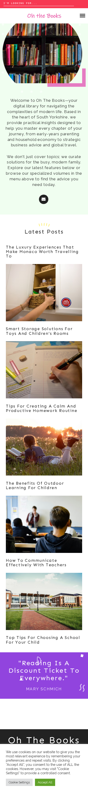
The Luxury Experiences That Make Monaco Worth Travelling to (42, 252)
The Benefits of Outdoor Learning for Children (35, 485)
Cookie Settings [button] (19, 782)
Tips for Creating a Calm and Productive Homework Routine (41, 408)
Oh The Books (44, 740)
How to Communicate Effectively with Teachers (36, 562)
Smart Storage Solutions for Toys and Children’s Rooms (39, 331)
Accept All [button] (45, 782)
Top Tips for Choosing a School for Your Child (43, 640)
